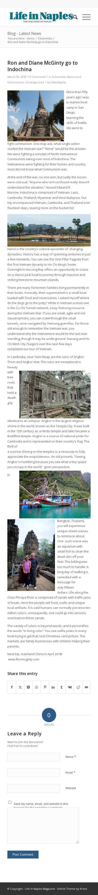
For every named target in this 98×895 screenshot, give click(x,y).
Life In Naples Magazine (40, 888)
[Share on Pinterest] (45, 687)
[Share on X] (20, 687)
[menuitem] (73, 16)
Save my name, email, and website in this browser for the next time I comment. (41, 806)
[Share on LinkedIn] (53, 687)
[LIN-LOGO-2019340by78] (40, 16)
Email (70, 772)
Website (71, 788)
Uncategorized (34, 82)
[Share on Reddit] (78, 687)
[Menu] (84, 16)
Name (71, 756)
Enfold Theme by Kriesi (72, 888)
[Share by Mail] (86, 687)
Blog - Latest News (24, 33)
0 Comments (37, 77)
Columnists (58, 77)
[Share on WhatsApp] (37, 687)
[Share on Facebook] (12, 687)
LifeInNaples (58, 82)
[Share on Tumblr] (62, 687)
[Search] (73, 16)
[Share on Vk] (70, 687)
